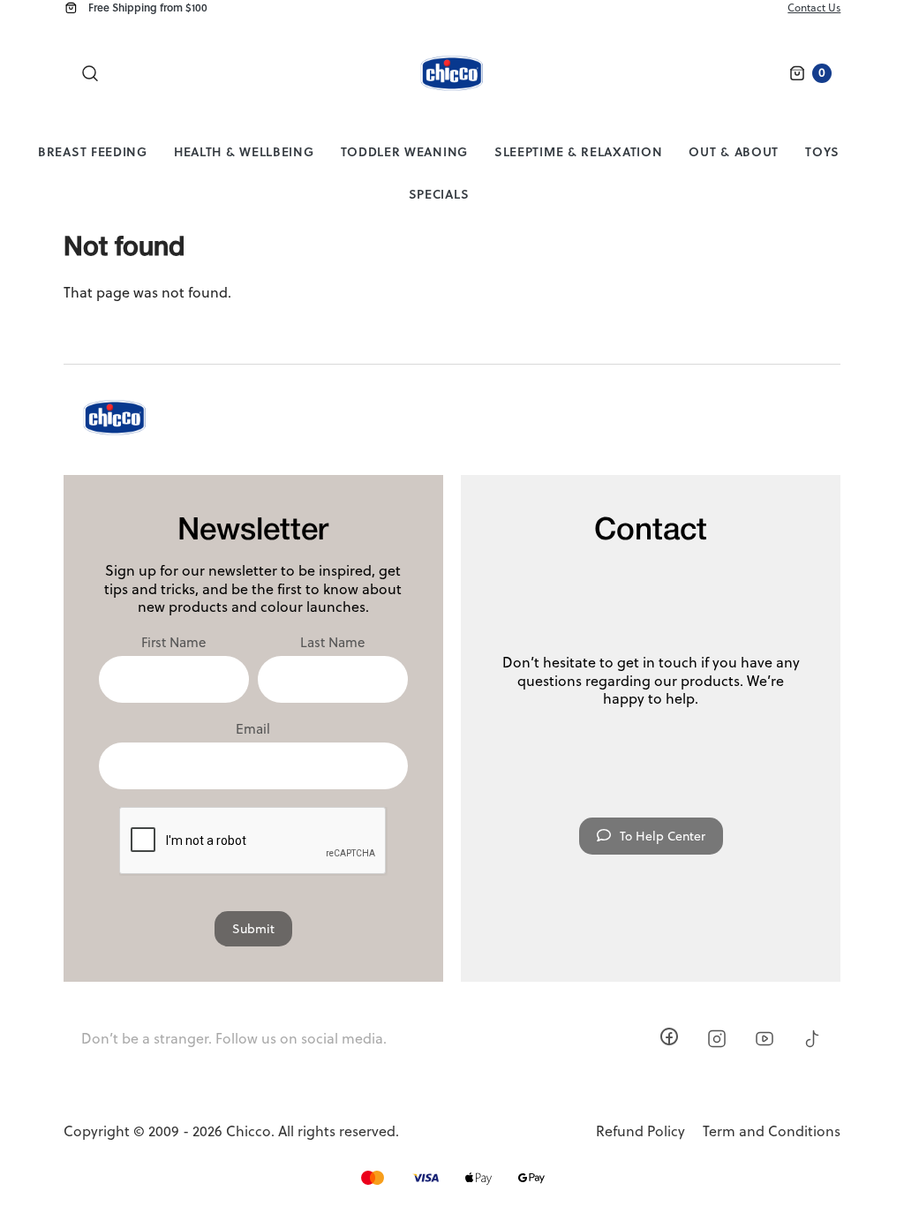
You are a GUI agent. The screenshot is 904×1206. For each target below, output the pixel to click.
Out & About (734, 151)
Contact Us (813, 7)
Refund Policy (640, 1131)
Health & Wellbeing (244, 151)
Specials (439, 194)
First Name (173, 643)
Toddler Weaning (405, 151)
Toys (822, 151)
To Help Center (662, 836)
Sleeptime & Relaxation (578, 151)
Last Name (332, 643)
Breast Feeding (92, 151)
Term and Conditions (771, 1131)
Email (253, 729)
